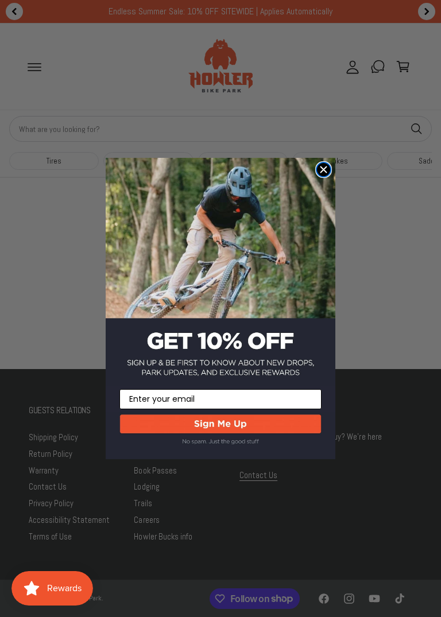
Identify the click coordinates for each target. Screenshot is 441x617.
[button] (220, 435)
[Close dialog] (323, 169)
